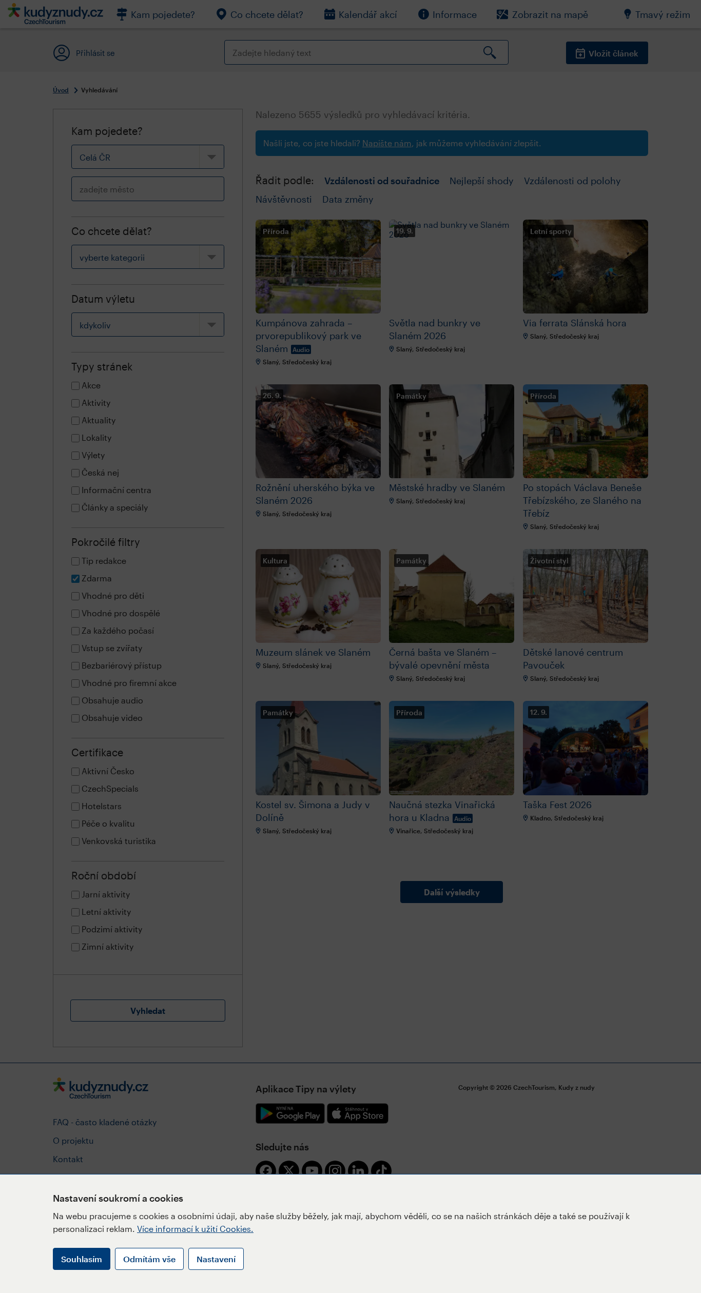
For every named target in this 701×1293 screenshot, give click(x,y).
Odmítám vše (149, 1259)
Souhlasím (81, 1259)
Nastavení (216, 1259)
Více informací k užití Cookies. (195, 1228)
